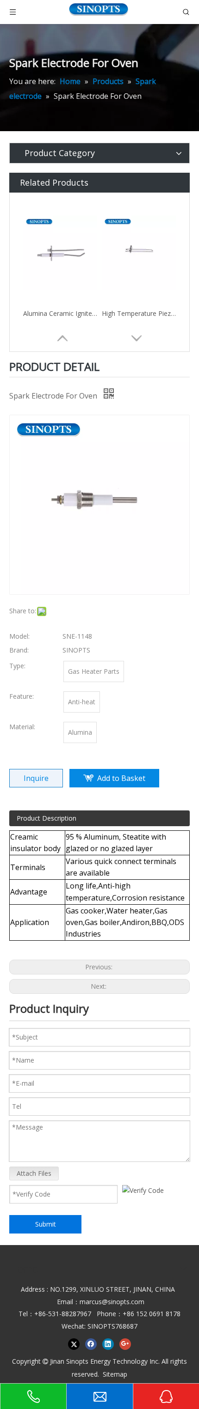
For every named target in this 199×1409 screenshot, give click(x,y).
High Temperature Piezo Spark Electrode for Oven (139, 313)
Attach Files (34, 1173)
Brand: (19, 650)
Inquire (36, 778)
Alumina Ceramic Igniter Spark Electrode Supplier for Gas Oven (60, 313)
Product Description (46, 818)
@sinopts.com (123, 1301)
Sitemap (115, 1374)
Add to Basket (121, 778)
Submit (45, 1224)
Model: (19, 636)
